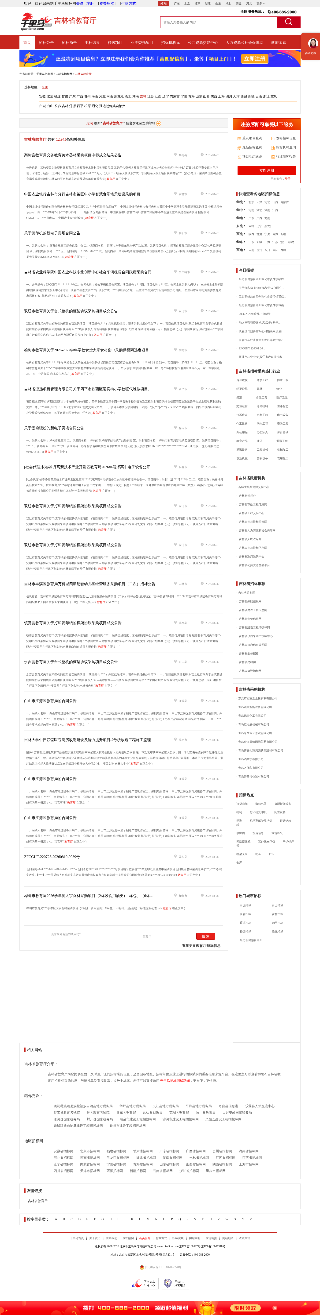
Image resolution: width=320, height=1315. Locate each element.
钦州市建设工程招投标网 (128, 1126)
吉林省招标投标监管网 (251, 521)
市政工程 (259, 397)
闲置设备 (280, 812)
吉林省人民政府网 (248, 539)
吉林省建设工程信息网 (251, 610)
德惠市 (183, 740)
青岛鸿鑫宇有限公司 (250, 759)
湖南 (135, 96)
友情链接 (211, 1238)
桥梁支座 (242, 854)
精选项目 (115, 43)
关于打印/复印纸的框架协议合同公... (260, 288)
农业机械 (242, 458)
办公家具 (262, 432)
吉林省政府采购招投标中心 (254, 636)
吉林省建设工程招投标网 (253, 627)
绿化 (277, 389)
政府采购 (278, 43)
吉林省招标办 (246, 495)
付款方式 (128, 3)
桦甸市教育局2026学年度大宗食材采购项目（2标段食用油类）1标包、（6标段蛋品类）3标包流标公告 (108, 896)
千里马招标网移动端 (175, 1081)
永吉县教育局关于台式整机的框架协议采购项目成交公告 (71, 662)
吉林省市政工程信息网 (251, 504)
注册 (90, 3)
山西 (206, 96)
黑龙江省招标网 (118, 1158)
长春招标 (245, 914)
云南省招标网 (163, 1171)
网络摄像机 (243, 841)
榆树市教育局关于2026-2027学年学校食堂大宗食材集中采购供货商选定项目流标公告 (94, 350)
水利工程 (262, 415)
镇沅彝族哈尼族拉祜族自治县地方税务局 (83, 1106)
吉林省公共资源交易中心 (252, 487)
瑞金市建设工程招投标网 (138, 1119)
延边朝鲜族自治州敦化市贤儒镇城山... (261, 305)
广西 (80, 96)
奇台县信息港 (228, 1106)
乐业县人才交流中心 (260, 1106)
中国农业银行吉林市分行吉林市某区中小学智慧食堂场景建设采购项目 (82, 194)
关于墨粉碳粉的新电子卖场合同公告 (54, 428)
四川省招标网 (63, 1171)
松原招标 (245, 931)
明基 (258, 854)
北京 (187, 3)
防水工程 (282, 380)
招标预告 (69, 43)
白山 (50, 106)
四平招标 (277, 922)
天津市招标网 (90, 1171)
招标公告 (46, 43)
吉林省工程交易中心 (250, 513)
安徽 (239, 3)
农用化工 (282, 458)
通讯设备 (242, 449)
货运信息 (258, 833)
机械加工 (282, 449)
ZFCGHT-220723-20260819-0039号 (52, 857)
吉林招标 (277, 914)
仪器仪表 (242, 415)
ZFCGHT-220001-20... (250, 348)
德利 (239, 812)
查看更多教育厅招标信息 (201, 946)
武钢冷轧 (277, 833)
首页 (27, 43)
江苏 (197, 3)
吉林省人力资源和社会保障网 (255, 530)
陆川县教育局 (206, 1112)
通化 (95, 106)
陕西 (214, 96)
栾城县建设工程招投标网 (223, 1119)
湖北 (228, 3)
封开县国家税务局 (100, 1119)
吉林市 (183, 194)
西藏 (244, 96)
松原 (87, 106)
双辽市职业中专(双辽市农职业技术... (260, 357)
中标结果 (92, 43)
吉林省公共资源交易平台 (253, 565)
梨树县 (183, 155)
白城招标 (245, 905)
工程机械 (262, 449)
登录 (80, 3)
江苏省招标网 (225, 1158)
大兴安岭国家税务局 (237, 1112)
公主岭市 (184, 272)
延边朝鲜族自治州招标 (254, 940)
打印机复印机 (258, 812)
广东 (177, 3)
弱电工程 (262, 423)
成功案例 (128, 1238)
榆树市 (183, 350)
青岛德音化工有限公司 (251, 715)
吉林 (143, 96)
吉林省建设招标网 (248, 671)
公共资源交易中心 (203, 43)
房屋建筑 (242, 380)
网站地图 (228, 1238)
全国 (45, 87)
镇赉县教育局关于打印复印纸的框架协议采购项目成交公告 (73, 623)
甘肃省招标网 (143, 1151)
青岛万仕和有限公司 (250, 768)
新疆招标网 (138, 1171)
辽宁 (165, 96)
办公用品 (242, 432)
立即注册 (266, 170)
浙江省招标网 (189, 1171)
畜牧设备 (262, 458)
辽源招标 (245, 922)
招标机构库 (170, 43)
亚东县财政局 (126, 1112)
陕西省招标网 (222, 1164)
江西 (158, 96)
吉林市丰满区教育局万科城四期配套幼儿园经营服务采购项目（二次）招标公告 (89, 584)
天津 (236, 96)
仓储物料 (262, 406)
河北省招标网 (63, 1158)
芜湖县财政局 (179, 1112)
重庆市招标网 (216, 1171)
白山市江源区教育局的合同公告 (50, 701)
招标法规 (178, 1238)
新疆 (251, 96)
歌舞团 (240, 833)
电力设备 (282, 415)
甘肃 (65, 96)
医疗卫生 (282, 397)
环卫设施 (242, 389)
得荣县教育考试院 (67, 1112)
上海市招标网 (249, 1164)
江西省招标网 (252, 1158)
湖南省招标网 (172, 1158)
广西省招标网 (196, 1151)
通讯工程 (280, 441)
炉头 (271, 854)
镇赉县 (183, 623)
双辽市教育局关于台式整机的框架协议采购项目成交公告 (71, 311)
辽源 (72, 106)
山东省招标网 (169, 1164)
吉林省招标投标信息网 (251, 547)
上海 (221, 96)
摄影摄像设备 (282, 803)
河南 (110, 96)
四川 (229, 96)
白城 (42, 106)
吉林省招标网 (64, 74)
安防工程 (282, 423)
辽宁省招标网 (63, 1164)
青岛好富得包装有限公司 (252, 776)
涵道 (239, 820)
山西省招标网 (196, 1164)
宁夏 (184, 96)
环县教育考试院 (98, 1112)
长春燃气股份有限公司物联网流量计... (261, 331)
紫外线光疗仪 (266, 841)
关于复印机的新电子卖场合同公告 (52, 233)
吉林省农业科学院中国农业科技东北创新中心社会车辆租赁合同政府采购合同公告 (91, 272)
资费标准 (106, 3)
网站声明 (194, 1238)
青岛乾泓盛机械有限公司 (252, 724)
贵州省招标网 (222, 1151)
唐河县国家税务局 (67, 1119)
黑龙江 (119, 96)
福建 (57, 96)
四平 (80, 106)
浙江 (208, 3)
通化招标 (277, 931)
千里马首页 (77, 1238)
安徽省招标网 (63, 1151)
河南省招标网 (90, 1158)
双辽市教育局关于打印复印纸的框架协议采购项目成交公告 (73, 506)
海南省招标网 (249, 1151)
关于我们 (94, 1238)
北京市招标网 (90, 1151)
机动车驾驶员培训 (261, 820)
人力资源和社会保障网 (244, 43)
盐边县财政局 (153, 1112)
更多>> (261, 3)
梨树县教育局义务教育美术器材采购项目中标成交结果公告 (73, 155)
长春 (57, 106)
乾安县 (183, 857)
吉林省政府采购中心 (250, 556)
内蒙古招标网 (90, 1164)
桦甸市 (183, 428)
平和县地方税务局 (199, 1106)
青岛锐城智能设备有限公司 (254, 707)
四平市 (183, 389)
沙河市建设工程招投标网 (181, 1119)
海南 (95, 96)
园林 (259, 389)
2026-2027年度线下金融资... (254, 314)
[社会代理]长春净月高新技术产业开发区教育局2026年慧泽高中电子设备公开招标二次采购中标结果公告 (109, 467)
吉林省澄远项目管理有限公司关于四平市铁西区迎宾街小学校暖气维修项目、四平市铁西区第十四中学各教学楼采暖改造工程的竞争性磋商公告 (142, 389)
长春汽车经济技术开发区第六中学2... (260, 340)
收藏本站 (244, 1238)
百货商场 (242, 803)
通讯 (259, 441)
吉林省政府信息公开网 (251, 644)
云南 (259, 96)
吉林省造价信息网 (248, 618)
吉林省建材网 (246, 662)
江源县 (183, 701)
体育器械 (282, 432)
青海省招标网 (143, 1164)
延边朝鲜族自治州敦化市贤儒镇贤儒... (261, 296)
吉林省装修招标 (247, 653)
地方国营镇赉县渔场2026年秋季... (258, 322)
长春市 (183, 467)
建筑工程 (262, 380)
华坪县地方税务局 (132, 1106)
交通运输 (242, 406)
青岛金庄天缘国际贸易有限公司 (257, 741)
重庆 (274, 96)
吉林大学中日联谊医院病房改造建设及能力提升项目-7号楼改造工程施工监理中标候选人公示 (100, 740)
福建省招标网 (116, 1151)
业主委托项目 (142, 43)
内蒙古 (175, 96)
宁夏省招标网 (116, 1164)
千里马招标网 (44, 74)
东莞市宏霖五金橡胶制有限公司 (257, 698)
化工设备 (242, 423)
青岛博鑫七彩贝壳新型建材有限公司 (259, 750)
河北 (249, 3)
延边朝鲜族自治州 (112, 106)
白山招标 (277, 905)
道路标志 (282, 406)
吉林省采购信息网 (248, 601)
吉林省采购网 (245, 592)
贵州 (87, 96)
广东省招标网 (169, 1151)
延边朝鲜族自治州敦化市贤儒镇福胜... (261, 279)
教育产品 (242, 441)
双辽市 (183, 311)
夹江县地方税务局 (166, 1106)
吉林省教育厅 (38, 1201)
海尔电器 (261, 803)
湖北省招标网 (146, 1158)
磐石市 (183, 233)
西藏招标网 (115, 1171)
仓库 (239, 862)
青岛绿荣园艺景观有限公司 (254, 733)
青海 (191, 96)
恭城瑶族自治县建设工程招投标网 (78, 1126)
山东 (218, 3)
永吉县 (183, 662)
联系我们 (111, 1238)
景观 (239, 397)
